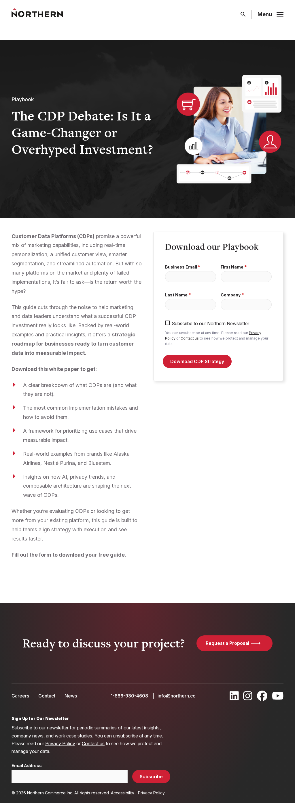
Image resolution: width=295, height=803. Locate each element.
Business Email (181, 267)
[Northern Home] (37, 14)
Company (231, 295)
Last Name (176, 295)
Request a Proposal (227, 643)
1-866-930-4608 (129, 695)
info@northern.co (177, 695)
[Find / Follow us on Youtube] (278, 696)
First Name (232, 267)
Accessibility (122, 792)
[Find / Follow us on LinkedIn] (234, 696)
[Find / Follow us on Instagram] (247, 696)
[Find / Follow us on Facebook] (262, 696)
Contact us (190, 338)
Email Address (27, 765)
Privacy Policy (60, 743)
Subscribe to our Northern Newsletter (210, 323)
